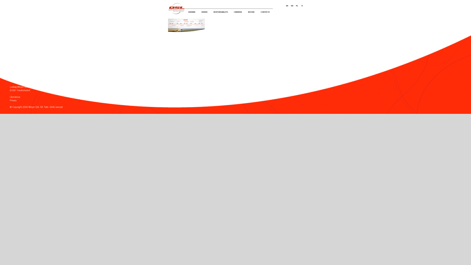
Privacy (13, 100)
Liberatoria (15, 97)
